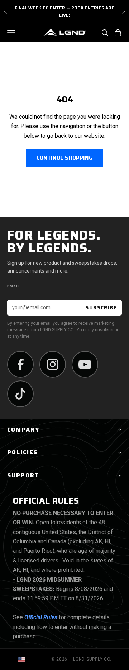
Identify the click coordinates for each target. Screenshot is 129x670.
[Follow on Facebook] (20, 364)
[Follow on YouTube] (85, 364)
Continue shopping (64, 158)
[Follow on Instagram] (53, 364)
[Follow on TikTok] (20, 394)
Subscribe (101, 307)
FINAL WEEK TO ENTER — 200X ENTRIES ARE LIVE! (64, 11)
